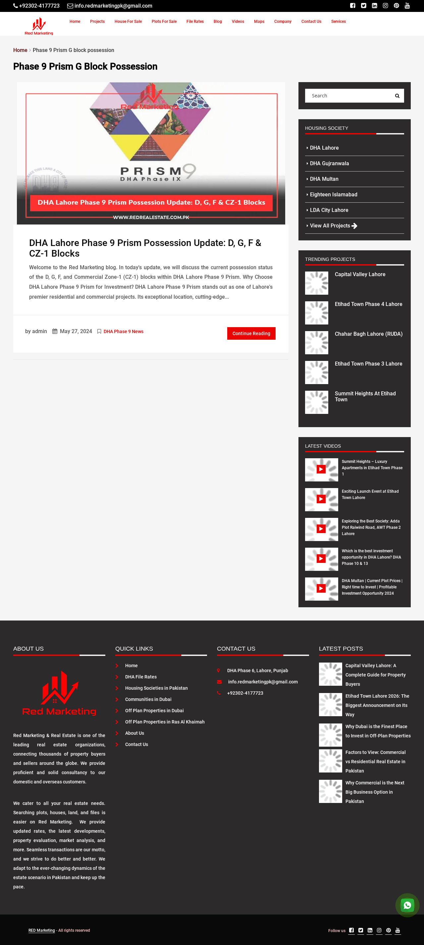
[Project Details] (316, 282)
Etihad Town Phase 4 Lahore (368, 304)
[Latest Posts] (330, 672)
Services (338, 21)
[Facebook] (352, 6)
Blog (218, 21)
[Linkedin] (374, 6)
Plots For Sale (164, 21)
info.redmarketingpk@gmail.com (263, 681)
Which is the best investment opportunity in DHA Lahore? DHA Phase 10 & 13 (371, 557)
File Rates (195, 21)
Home (75, 21)
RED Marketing (41, 930)
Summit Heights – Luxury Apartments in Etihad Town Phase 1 (372, 467)
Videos (238, 21)
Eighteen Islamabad (333, 194)
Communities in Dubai (148, 699)
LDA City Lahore (329, 210)
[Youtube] (407, 6)
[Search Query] (397, 96)
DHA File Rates (141, 676)
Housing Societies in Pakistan (156, 688)
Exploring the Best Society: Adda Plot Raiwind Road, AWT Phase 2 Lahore (371, 527)
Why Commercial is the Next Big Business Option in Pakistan (374, 792)
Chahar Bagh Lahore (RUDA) (369, 334)
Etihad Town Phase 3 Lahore (368, 364)
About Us (134, 733)
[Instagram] (385, 6)
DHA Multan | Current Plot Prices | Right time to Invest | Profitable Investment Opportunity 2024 (372, 587)
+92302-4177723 (245, 693)
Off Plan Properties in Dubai (154, 710)
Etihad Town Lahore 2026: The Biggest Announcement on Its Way (377, 705)
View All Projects (330, 226)
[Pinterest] (396, 6)
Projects (97, 21)
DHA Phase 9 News (123, 331)
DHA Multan (324, 179)
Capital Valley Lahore (360, 274)
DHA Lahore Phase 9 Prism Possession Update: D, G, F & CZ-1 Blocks (145, 248)
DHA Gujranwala (329, 163)
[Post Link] (151, 152)
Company (283, 21)
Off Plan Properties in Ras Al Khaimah (165, 721)
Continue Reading (251, 333)
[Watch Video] (322, 474)
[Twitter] (363, 6)
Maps (259, 21)
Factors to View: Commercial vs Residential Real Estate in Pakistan (375, 761)
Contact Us (311, 21)
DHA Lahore (324, 148)
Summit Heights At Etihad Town (365, 396)
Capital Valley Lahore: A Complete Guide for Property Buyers (375, 675)
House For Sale (128, 21)
